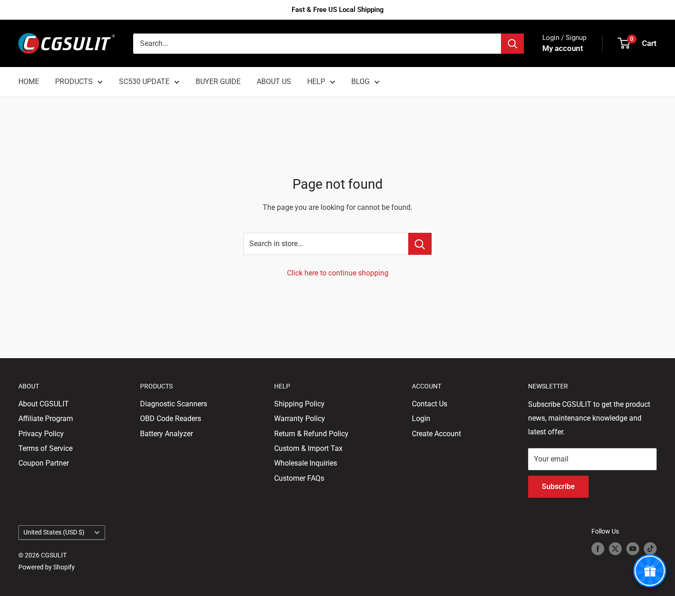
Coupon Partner (43, 463)
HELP (316, 81)
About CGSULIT (43, 403)
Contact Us (429, 403)
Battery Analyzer (166, 433)
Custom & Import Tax (308, 448)
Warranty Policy (299, 418)
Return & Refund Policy (311, 433)
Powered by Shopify (46, 567)
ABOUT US (274, 81)
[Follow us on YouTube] (632, 548)
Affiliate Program (45, 418)
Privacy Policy (41, 433)
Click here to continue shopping (337, 273)
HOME (28, 81)
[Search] (512, 44)
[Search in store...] (420, 244)
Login (421, 418)
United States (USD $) (53, 532)
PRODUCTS (74, 81)
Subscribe (558, 486)
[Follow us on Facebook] (597, 548)
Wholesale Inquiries (305, 463)
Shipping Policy (299, 403)
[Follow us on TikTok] (650, 548)
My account (562, 48)
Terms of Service (45, 448)
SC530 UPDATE (144, 81)
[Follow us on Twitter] (615, 548)
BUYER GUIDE (218, 81)
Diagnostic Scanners (173, 403)
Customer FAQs (299, 478)
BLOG (360, 81)
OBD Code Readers (170, 418)
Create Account (436, 433)
